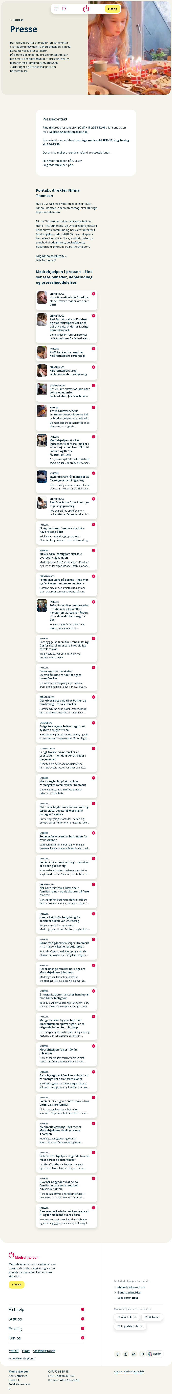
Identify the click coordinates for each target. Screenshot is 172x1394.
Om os (15, 1338)
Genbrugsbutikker (129, 1292)
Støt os (15, 1319)
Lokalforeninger (127, 1298)
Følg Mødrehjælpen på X (58, 165)
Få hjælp (16, 1309)
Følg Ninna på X (46, 260)
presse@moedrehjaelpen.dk (70, 132)
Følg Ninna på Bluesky (50, 256)
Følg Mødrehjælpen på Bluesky (62, 161)
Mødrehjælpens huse (131, 1287)
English (155, 1354)
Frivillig (15, 1328)
